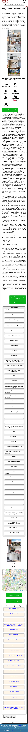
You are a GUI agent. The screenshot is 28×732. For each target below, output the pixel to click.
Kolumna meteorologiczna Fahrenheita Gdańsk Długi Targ (13, 645)
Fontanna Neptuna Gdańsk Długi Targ (14, 655)
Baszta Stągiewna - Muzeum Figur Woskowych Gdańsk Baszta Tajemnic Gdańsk (13, 625)
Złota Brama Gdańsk (14, 686)
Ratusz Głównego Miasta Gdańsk (14, 665)
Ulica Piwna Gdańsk (14, 702)
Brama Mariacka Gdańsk (14, 681)
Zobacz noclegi (14, 601)
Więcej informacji (17, 302)
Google (20, 725)
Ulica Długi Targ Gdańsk (14, 650)
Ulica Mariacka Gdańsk (14, 691)
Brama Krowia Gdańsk (13, 619)
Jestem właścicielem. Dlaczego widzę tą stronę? (9, 717)
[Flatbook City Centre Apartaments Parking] (14, 33)
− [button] (3, 573)
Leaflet (17, 590)
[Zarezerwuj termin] (26, 7)
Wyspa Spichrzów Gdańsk (14, 608)
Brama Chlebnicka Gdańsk (13, 660)
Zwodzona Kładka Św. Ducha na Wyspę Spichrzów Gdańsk (14, 697)
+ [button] (3, 571)
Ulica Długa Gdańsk (14, 676)
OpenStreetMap (23, 590)
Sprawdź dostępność (10, 110)
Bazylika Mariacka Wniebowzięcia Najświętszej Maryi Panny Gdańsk (13, 708)
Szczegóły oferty (14, 595)
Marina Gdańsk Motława (14, 670)
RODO (11, 730)
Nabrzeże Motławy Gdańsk (13, 639)
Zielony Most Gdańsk (14, 629)
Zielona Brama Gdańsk (14, 634)
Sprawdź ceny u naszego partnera (17, 297)
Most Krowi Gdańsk (14, 613)
